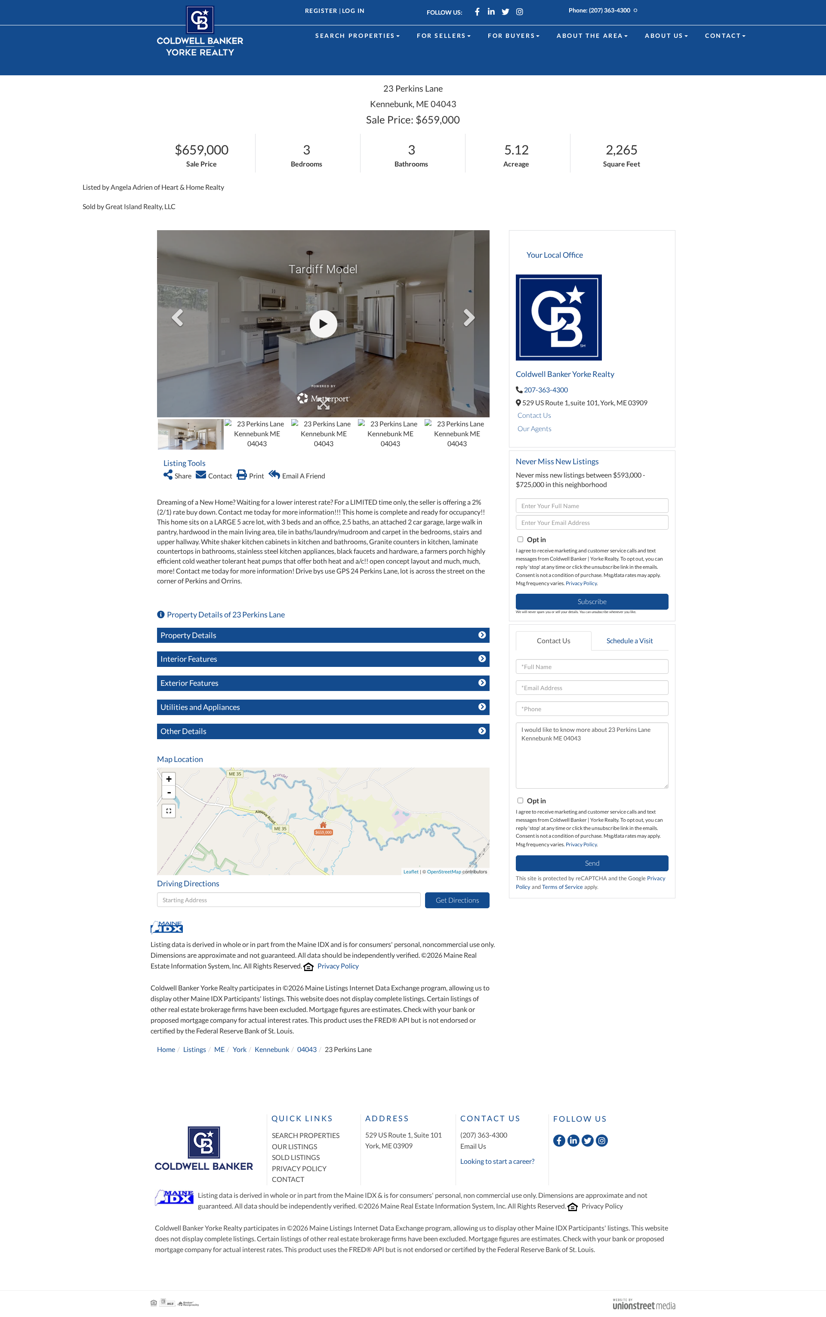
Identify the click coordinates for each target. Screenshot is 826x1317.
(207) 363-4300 (609, 10)
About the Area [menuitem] (590, 35)
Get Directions (457, 900)
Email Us (473, 1146)
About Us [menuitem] (664, 35)
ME (219, 1049)
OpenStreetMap (444, 871)
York (240, 1049)
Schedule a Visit (630, 640)
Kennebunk (272, 1049)
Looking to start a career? (497, 1161)
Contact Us (534, 415)
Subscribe (592, 601)
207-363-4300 (546, 390)
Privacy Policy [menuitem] (299, 1168)
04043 (307, 1049)
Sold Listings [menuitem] (296, 1157)
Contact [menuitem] (723, 35)
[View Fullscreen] (168, 811)
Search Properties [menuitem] (355, 35)
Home (166, 1049)
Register (321, 10)
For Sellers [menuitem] (441, 35)
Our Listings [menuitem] (294, 1146)
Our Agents (535, 428)
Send (592, 863)
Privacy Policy (338, 966)
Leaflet (411, 871)
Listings (194, 1049)
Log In (353, 10)
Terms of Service (562, 886)
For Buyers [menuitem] (511, 35)
